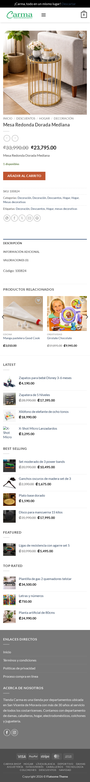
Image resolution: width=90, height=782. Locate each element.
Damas (80, 763)
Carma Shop (12, 763)
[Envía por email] (29, 218)
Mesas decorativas (14, 202)
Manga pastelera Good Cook (21, 338)
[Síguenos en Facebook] (7, 732)
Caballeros (54, 766)
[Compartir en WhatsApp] (7, 218)
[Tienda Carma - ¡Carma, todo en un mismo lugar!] (20, 15)
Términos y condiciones (19, 660)
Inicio (7, 118)
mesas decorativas (66, 208)
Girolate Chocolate (59, 338)
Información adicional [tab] (21, 251)
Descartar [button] (69, 4)
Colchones (28, 770)
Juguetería (15, 766)
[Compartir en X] (22, 218)
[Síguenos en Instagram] (14, 732)
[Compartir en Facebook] (14, 218)
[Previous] (3, 325)
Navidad (65, 770)
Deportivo (65, 763)
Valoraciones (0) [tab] (15, 260)
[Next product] (7, 138)
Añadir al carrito (24, 176)
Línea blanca (45, 763)
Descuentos (25, 118)
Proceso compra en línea (20, 676)
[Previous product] (15, 138)
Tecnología (74, 766)
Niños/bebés (35, 766)
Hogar (44, 118)
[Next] (86, 325)
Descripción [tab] (12, 243)
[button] (43, 15)
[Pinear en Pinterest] (37, 218)
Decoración (64, 118)
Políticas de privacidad (19, 668)
